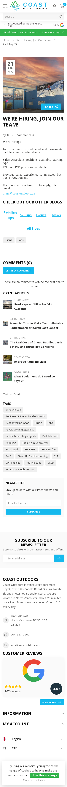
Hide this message (44, 775)
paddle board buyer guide (21, 436)
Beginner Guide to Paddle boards (25, 416)
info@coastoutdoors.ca (25, 645)
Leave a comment (18, 270)
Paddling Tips (11, 44)
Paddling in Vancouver (35, 443)
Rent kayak (12, 449)
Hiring (9, 240)
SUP (56, 456)
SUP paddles (13, 462)
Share (49, 107)
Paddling (11, 443)
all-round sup (13, 409)
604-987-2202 (20, 634)
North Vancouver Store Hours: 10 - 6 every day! (32, 32)
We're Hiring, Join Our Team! (34, 40)
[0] (62, 6)
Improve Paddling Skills (30, 361)
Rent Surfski (49, 449)
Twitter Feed (11, 394)
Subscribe (33, 511)
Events (41, 215)
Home (6, 40)
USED (51, 462)
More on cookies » (34, 780)
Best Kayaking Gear (17, 423)
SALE (8, 456)
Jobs (21, 240)
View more (49, 702)
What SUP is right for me (20, 469)
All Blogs (33, 228)
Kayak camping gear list (20, 429)
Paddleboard (50, 436)
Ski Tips (26, 215)
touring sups (34, 462)
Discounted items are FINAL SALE (25, 25)
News (56, 215)
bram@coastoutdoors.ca (19, 193)
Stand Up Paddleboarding (33, 456)
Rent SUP (30, 449)
